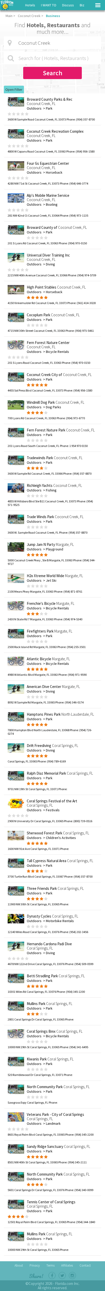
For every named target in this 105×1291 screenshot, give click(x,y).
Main (9, 16)
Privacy (35, 1265)
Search (52, 73)
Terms (50, 1265)
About (19, 1265)
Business (53, 16)
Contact (85, 1265)
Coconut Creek (29, 16)
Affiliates (67, 1265)
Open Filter (13, 89)
